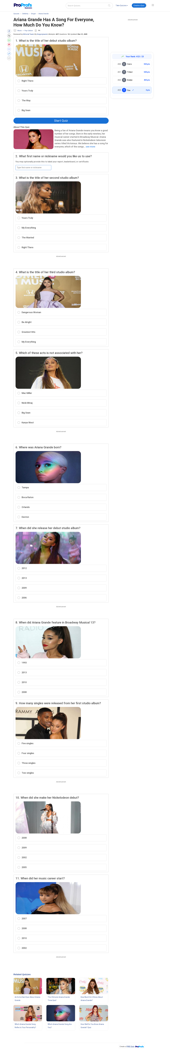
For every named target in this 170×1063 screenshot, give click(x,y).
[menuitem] (121, 5)
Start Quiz (61, 120)
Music (19, 30)
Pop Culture (29, 30)
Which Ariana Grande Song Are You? (60, 1025)
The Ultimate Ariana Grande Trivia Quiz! (59, 998)
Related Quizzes (22, 974)
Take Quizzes (121, 5)
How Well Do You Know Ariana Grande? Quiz (92, 1025)
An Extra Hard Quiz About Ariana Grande (27, 998)
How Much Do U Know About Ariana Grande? (92, 998)
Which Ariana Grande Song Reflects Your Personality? (25, 1025)
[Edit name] (133, 90)
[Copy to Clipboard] (9, 53)
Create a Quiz (139, 5)
